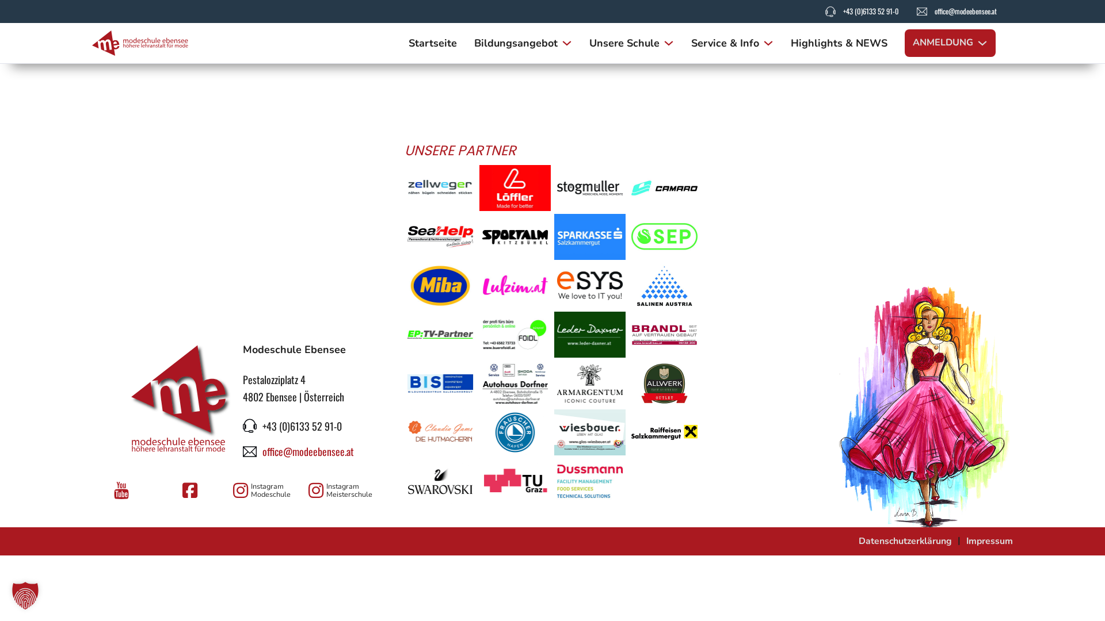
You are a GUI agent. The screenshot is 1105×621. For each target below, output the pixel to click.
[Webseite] (441, 188)
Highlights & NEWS (839, 43)
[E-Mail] (922, 11)
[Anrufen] (830, 11)
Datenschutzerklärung (905, 541)
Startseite (433, 43)
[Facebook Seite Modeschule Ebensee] (192, 490)
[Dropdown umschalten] (567, 43)
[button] (25, 595)
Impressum (989, 541)
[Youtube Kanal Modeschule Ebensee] (123, 490)
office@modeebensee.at (966, 11)
